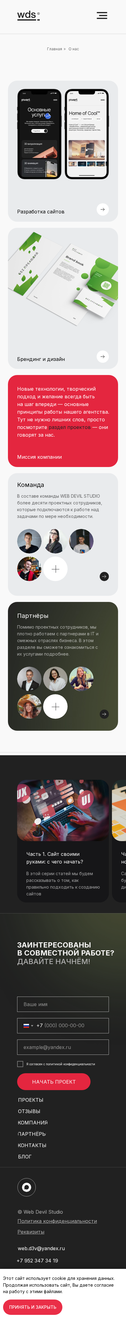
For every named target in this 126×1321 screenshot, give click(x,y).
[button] (55, 569)
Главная (54, 49)
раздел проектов (70, 427)
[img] (63, 666)
